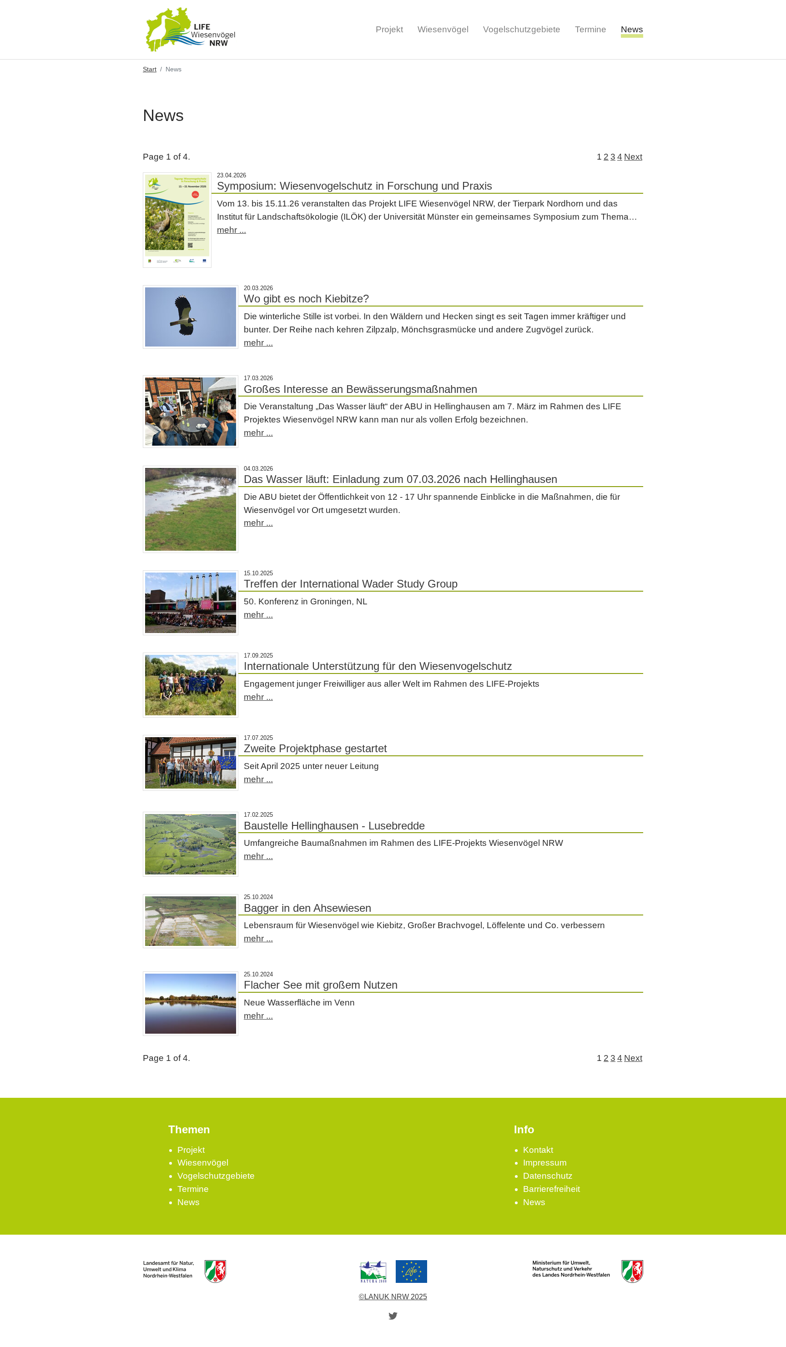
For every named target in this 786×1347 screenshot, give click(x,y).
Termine (193, 1189)
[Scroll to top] (764, 1325)
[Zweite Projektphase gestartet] (190, 763)
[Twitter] (393, 1315)
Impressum (545, 1162)
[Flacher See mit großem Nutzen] (190, 1003)
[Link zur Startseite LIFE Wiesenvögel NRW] (190, 29)
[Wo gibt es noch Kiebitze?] (190, 317)
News (188, 1202)
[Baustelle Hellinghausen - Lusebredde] (190, 844)
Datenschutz (548, 1176)
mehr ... (231, 230)
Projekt (191, 1150)
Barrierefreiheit (551, 1189)
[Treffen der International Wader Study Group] (190, 602)
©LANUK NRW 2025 (393, 1297)
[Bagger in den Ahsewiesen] (190, 921)
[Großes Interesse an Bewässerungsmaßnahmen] (190, 411)
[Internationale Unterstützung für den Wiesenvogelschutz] (190, 685)
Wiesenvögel (202, 1162)
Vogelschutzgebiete (216, 1176)
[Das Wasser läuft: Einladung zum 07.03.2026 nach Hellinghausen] (190, 509)
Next (633, 156)
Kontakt (538, 1150)
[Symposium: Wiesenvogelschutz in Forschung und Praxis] (177, 220)
